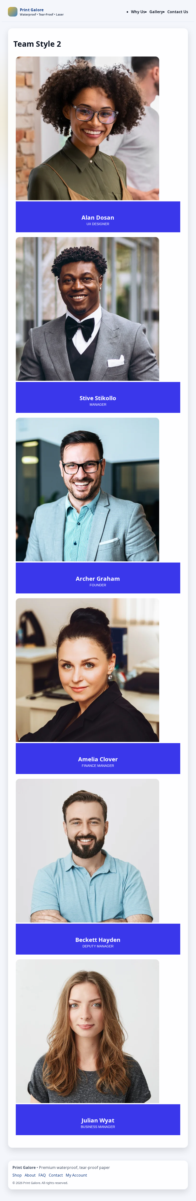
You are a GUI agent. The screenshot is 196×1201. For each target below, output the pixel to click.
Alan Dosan (98, 217)
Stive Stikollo (98, 398)
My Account (76, 1175)
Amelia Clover (98, 759)
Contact (56, 1175)
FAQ (42, 1175)
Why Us (138, 11)
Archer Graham (98, 578)
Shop (17, 1175)
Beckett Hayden (97, 940)
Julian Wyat (98, 1120)
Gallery (156, 11)
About (30, 1175)
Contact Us (177, 11)
